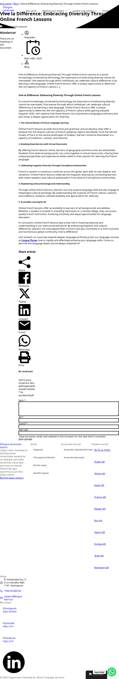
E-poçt (23, 423)
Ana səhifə (5, 3)
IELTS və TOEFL (102, 450)
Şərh (22, 400)
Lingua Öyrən (29, 240)
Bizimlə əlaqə (39, 465)
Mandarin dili (101, 567)
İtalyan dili (100, 508)
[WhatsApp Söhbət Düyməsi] (111, 671)
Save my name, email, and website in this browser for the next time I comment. (62, 436)
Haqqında (38, 449)
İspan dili (99, 485)
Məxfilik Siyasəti (41, 473)
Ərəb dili (99, 555)
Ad (21, 417)
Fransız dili (100, 497)
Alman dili (99, 473)
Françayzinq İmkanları (44, 457)
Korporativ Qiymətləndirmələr (78, 449)
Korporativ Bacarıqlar (74, 457)
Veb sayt (23, 430)
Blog (15, 3)
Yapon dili (99, 532)
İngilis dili (99, 461)
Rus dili (98, 520)
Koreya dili (100, 544)
